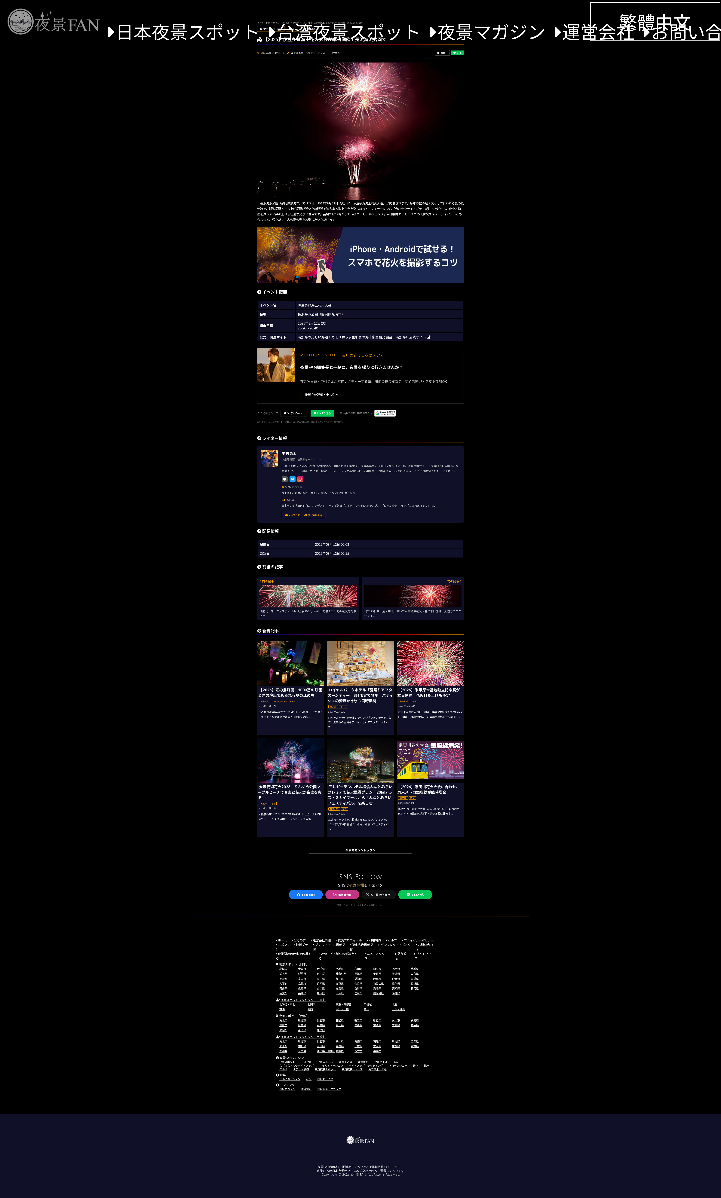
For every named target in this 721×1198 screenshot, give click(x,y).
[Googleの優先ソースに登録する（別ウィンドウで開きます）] (385, 413)
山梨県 (415, 973)
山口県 (321, 988)
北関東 (311, 1004)
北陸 (394, 1004)
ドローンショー (398, 1065)
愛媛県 (377, 988)
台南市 (415, 1020)
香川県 (358, 988)
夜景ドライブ (325, 1079)
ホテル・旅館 (301, 1069)
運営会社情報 (322, 940)
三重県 (415, 978)
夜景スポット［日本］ (294, 964)
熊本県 (321, 993)
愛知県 (358, 978)
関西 (310, 1009)
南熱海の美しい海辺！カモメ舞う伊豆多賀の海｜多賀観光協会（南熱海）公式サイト (362, 337)
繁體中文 (655, 22)
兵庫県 (321, 983)
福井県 (340, 978)
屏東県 (302, 1025)
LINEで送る (324, 413)
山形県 (377, 968)
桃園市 (321, 1020)
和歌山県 (378, 983)
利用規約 (375, 940)
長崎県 (302, 993)
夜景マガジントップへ (360, 850)
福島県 (396, 968)
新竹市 (358, 1020)
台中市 (396, 1020)
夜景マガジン (491, 32)
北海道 (283, 968)
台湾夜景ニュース (352, 1069)
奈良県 (358, 983)
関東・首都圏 (343, 1004)
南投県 (358, 1025)
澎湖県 (283, 1030)
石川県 (321, 978)
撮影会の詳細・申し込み (321, 394)
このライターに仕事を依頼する (305, 514)
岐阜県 (377, 978)
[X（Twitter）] (293, 479)
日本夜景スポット (187, 32)
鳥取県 (396, 983)
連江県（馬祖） (326, 1051)
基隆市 (340, 1020)
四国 (366, 1009)
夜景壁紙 (306, 1089)
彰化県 (340, 1025)
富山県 (302, 978)
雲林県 (321, 1046)
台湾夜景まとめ (377, 1069)
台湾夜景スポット (348, 32)
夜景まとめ (345, 1061)
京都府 (302, 983)
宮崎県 (358, 993)
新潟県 (396, 973)
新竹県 (377, 1020)
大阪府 (283, 983)
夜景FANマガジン (292, 1057)
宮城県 (340, 968)
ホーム (282, 940)
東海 (282, 1009)
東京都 (321, 973)
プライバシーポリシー (419, 940)
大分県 (340, 993)
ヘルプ (392, 940)
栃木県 (283, 973)
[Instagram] (300, 479)
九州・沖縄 (398, 1009)
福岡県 (415, 988)
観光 (426, 1065)
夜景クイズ (380, 1061)
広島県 (302, 988)
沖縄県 (396, 993)
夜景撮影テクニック (329, 1089)
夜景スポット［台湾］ (294, 1016)
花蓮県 (415, 1025)
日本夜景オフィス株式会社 (350, 1171)
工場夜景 (306, 1061)
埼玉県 (358, 973)
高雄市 (283, 1025)
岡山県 (283, 988)
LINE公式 (418, 894)
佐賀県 (283, 993)
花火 (395, 1061)
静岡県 (396, 978)
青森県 (302, 968)
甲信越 (368, 1004)
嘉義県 (340, 1046)
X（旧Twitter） (381, 894)
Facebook (308, 894)
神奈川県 (341, 973)
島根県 (415, 983)
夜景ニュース (325, 1061)
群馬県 (302, 973)
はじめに (300, 940)
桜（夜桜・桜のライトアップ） (297, 1065)
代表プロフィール (350, 940)
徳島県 (340, 988)
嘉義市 (377, 1051)
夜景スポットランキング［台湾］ (303, 1037)
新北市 (302, 1020)
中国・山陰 (342, 1009)
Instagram (344, 894)
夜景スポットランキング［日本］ (303, 1000)
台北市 (283, 1020)
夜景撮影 (363, 1061)
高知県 (396, 988)
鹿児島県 (378, 993)
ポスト (443, 53)
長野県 (283, 978)
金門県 (302, 1030)
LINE (459, 52)
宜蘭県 (396, 1025)
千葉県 (377, 973)
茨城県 (415, 968)
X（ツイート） (296, 413)
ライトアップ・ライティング (366, 1065)
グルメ (283, 1069)
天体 (415, 1065)
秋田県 (358, 968)
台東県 (321, 1025)
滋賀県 (340, 983)
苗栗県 (377, 1025)
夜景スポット (287, 1061)
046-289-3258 (358, 1167)
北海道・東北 (287, 1004)
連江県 (321, 1030)
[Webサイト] (285, 479)
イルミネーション (332, 1065)
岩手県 (321, 968)
